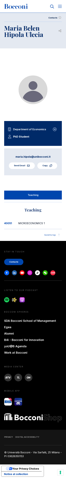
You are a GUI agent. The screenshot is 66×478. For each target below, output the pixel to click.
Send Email (20, 165)
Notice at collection (16, 474)
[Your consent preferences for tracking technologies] (60, 472)
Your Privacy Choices (25, 468)
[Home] (16, 6)
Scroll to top (50, 235)
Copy (45, 165)
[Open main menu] (60, 6)
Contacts (52, 18)
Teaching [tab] (33, 195)
